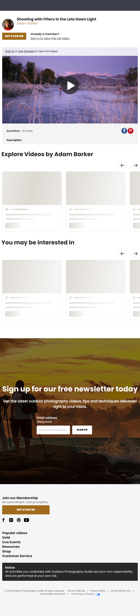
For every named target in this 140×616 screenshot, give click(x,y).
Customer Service (17, 556)
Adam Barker (27, 23)
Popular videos (14, 533)
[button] (50, 36)
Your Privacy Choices (82, 594)
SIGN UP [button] (82, 430)
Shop (6, 551)
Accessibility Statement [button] (53, 594)
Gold (6, 537)
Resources (11, 546)
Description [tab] (14, 140)
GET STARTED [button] (14, 36)
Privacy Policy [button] (98, 591)
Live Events (11, 542)
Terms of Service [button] (76, 591)
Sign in (10, 51)
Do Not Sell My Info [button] (121, 591)
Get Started (26, 51)
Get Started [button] (26, 509)
